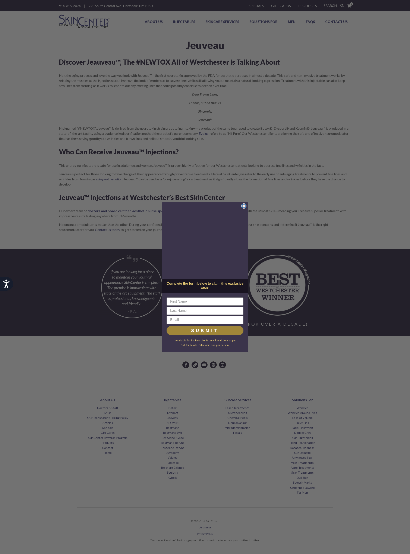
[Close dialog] (244, 206)
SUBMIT (205, 330)
